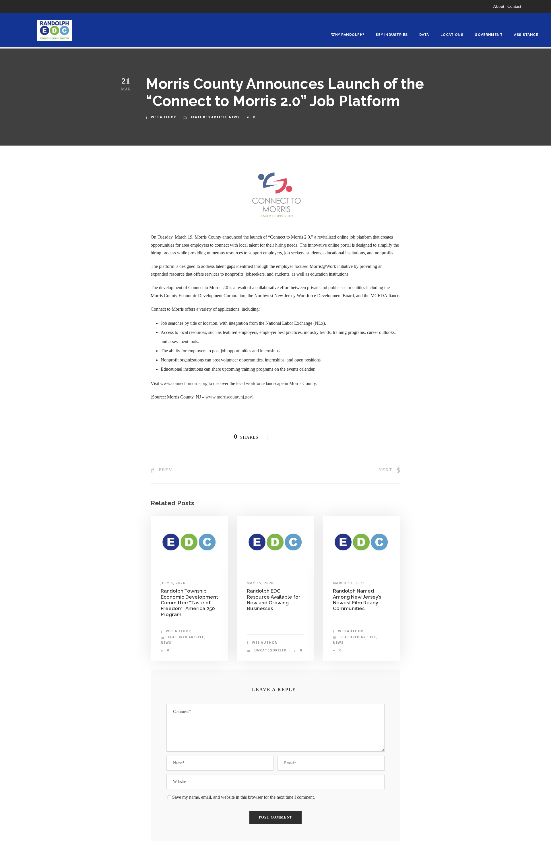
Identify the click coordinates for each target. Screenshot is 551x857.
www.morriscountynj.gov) (229, 396)
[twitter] (543, 6)
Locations (452, 35)
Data (424, 35)
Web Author (163, 117)
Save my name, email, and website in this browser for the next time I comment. (243, 797)
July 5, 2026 (173, 583)
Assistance (526, 35)
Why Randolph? (347, 35)
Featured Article (209, 117)
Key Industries (392, 35)
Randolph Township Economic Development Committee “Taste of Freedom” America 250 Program (189, 602)
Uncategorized (270, 650)
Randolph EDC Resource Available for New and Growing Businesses (273, 599)
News (234, 117)
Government (489, 35)
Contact (514, 6)
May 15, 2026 (260, 583)
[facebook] (533, 6)
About (498, 6)
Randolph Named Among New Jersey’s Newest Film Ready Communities (357, 599)
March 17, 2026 (349, 583)
